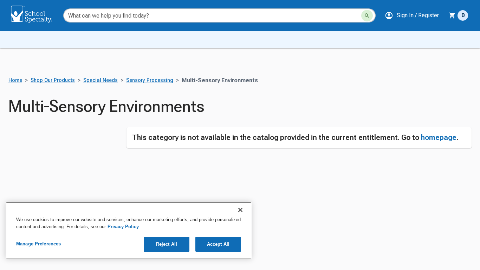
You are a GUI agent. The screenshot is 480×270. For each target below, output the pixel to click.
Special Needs (100, 80)
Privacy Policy (123, 226)
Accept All (218, 244)
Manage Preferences (38, 243)
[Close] (240, 210)
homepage (438, 137)
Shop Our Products (53, 80)
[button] (412, 15)
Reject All (166, 244)
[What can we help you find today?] (367, 15)
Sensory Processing (149, 80)
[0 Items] (452, 15)
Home (15, 80)
